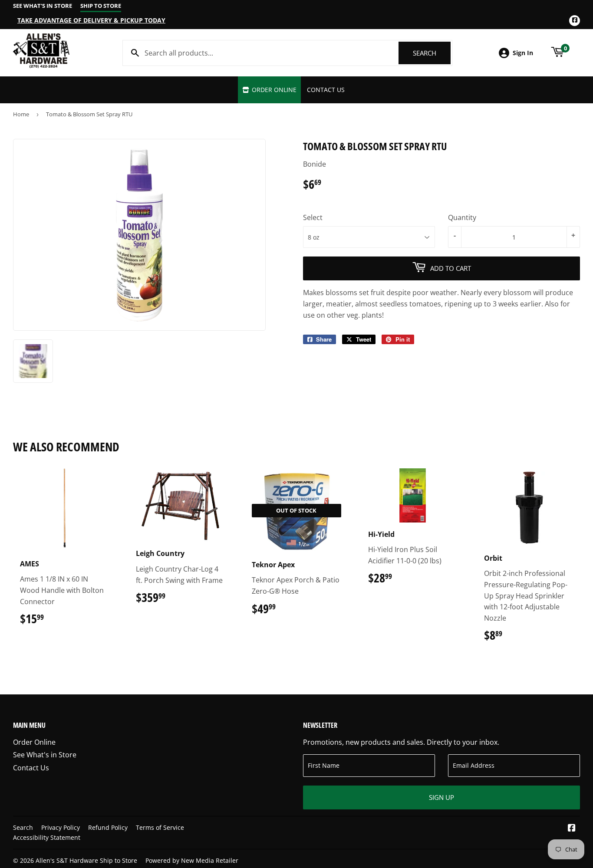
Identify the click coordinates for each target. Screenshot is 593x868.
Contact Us (326, 89)
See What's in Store (44, 755)
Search (432, 53)
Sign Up (441, 797)
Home (21, 114)
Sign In (523, 53)
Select (313, 217)
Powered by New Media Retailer (191, 860)
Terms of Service (160, 827)
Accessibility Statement (46, 837)
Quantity (462, 217)
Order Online (273, 89)
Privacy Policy (60, 827)
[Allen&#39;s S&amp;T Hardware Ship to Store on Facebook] (572, 828)
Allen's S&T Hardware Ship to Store (86, 860)
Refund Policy (108, 827)
